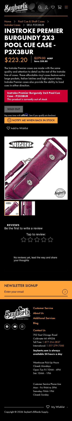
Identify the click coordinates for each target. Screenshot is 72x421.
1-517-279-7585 (55, 345)
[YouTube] (15, 327)
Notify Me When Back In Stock (33, 120)
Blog (35, 323)
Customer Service (43, 308)
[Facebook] (7, 327)
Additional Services (44, 318)
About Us (38, 313)
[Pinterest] (22, 327)
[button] (40, 7)
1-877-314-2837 (51, 342)
